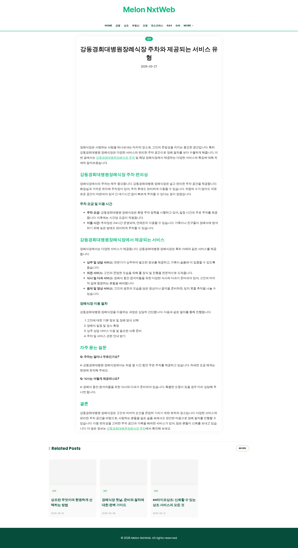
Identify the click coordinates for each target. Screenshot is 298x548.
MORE (242, 448)
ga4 (169, 25)
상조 (126, 25)
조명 (145, 25)
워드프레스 (157, 25)
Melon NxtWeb (149, 9)
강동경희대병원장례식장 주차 (115, 158)
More (188, 25)
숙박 (177, 25)
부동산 (135, 25)
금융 (118, 25)
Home (108, 25)
